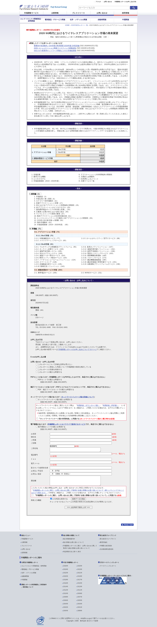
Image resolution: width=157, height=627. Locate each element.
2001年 (79, 607)
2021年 (79, 573)
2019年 (79, 576)
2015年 (79, 583)
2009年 (79, 593)
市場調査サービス (31, 13)
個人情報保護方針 (69, 539)
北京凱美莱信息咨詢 (106, 549)
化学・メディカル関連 (78, 20)
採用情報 (125, 13)
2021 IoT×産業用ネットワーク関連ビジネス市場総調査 (55, 51)
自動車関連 (102, 20)
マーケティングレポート (108, 566)
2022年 (65, 573)
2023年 (79, 569)
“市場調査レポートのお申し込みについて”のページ (77, 349)
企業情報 (55, 13)
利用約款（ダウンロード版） (88, 405)
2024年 (65, 569)
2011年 (79, 590)
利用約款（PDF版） (110, 405)
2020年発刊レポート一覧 (79, 25)
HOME (67, 25)
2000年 (65, 611)
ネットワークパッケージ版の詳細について (77, 397)
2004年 (65, 604)
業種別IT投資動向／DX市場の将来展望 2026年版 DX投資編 (56, 46)
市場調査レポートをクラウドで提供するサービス (66, 424)
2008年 (65, 597)
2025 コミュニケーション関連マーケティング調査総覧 (55, 48)
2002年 (65, 607)
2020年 (65, 576)
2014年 (65, 586)
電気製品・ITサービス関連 (55, 20)
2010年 (65, 593)
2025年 (79, 566)
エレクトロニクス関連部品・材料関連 (31, 20)
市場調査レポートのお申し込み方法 (125, 1)
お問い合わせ (108, 1)
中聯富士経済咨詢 (106, 546)
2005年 (79, 600)
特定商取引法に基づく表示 (72, 551)
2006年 (65, 600)
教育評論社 (103, 542)
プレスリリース (78, 13)
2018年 (65, 580)
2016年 (65, 583)
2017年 (79, 580)
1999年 (79, 611)
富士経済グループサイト (108, 539)
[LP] (112, 584)
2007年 (79, 597)
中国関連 (125, 20)
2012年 (65, 590)
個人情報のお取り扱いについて (73, 542)
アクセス (98, 1)
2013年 (79, 586)
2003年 (79, 604)
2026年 (65, 566)
